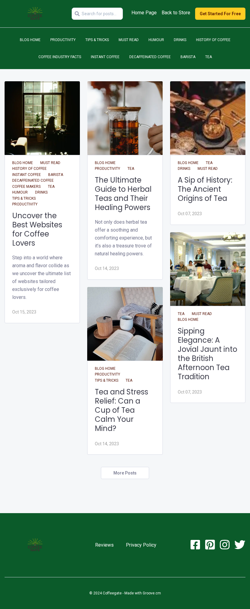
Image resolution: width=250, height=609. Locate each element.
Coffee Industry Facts (59, 57)
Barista (187, 57)
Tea (208, 57)
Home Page (144, 13)
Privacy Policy (141, 545)
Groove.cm (152, 593)
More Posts (125, 473)
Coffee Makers (26, 186)
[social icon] (195, 547)
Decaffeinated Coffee (150, 57)
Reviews (104, 545)
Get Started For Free (220, 13)
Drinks (180, 40)
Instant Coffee (105, 57)
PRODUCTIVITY (63, 40)
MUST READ (129, 40)
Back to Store (176, 13)
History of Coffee (213, 40)
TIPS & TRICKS (97, 40)
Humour (156, 40)
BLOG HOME (30, 40)
